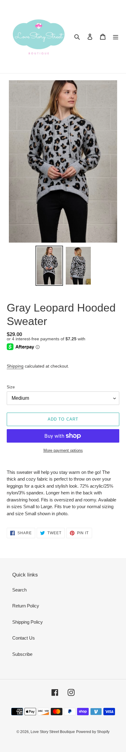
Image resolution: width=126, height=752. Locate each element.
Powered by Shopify (92, 732)
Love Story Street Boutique (53, 732)
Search (19, 589)
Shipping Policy (27, 622)
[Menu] (115, 36)
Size (11, 387)
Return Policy (25, 605)
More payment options (63, 450)
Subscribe (22, 654)
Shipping (15, 366)
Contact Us (23, 638)
